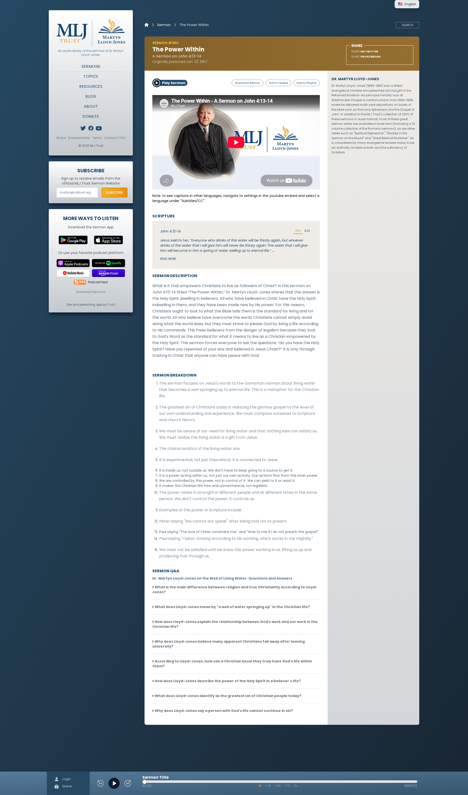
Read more (168, 259)
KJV (307, 231)
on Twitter (364, 51)
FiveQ (111, 304)
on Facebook (365, 56)
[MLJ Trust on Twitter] (83, 128)
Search (407, 25)
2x (296, 786)
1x (260, 786)
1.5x (278, 786)
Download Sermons (91, 292)
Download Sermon (247, 83)
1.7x (287, 786)
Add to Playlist (306, 83)
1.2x (268, 786)
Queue (66, 786)
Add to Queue (278, 83)
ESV (298, 231)
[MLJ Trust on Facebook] (91, 128)
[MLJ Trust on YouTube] (99, 128)
